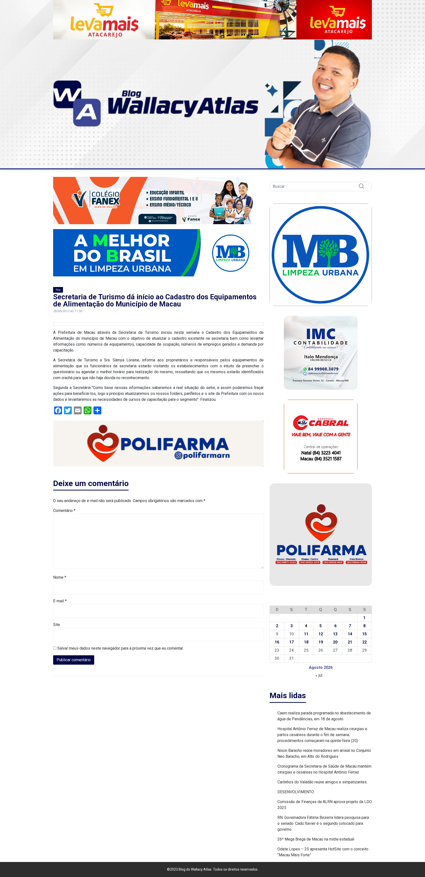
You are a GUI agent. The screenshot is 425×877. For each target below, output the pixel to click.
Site (56, 624)
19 (321, 642)
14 (350, 634)
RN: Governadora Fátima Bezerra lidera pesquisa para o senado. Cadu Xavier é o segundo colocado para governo (323, 823)
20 (335, 642)
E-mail (60, 601)
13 (335, 634)
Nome (59, 577)
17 (291, 642)
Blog (58, 289)
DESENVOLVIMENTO (295, 792)
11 (306, 634)
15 (364, 634)
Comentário (64, 510)
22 (364, 642)
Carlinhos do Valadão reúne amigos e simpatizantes (322, 782)
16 (277, 642)
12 (321, 634)
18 (306, 642)
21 (350, 642)
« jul (319, 675)
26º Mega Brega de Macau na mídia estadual (316, 839)
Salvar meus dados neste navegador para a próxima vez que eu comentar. (120, 648)
